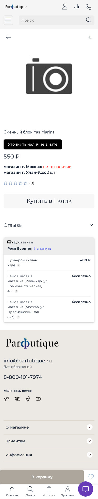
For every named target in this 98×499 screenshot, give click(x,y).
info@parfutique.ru (28, 361)
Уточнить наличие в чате (33, 144)
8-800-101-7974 (23, 377)
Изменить (42, 248)
